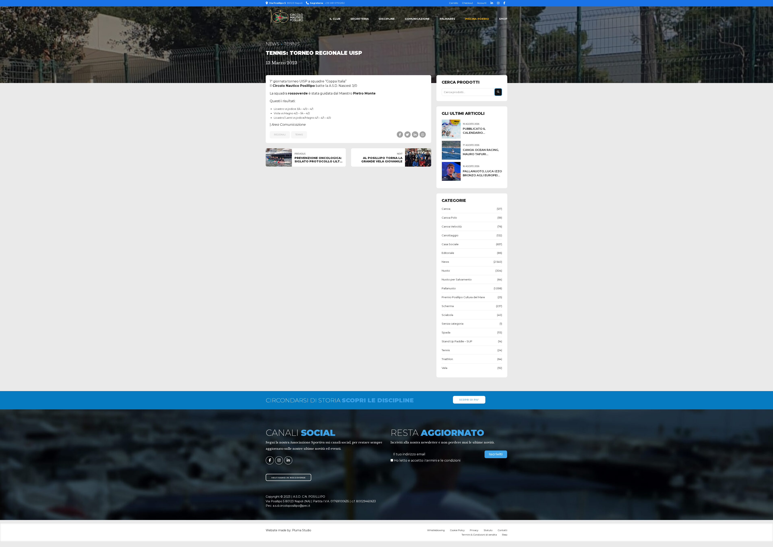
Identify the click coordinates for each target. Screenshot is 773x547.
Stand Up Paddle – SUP (457, 341)
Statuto (488, 530)
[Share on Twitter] (407, 134)
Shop (503, 18)
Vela (444, 368)
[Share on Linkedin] (415, 134)
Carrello (453, 3)
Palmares (447, 18)
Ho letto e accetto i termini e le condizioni (427, 460)
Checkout (467, 3)
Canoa (446, 208)
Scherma (448, 306)
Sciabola (447, 315)
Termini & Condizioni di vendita (479, 534)
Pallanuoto (449, 288)
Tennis (292, 43)
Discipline (387, 18)
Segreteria (359, 18)
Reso (504, 534)
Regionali (280, 134)
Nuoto (446, 270)
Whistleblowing (436, 530)
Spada (446, 332)
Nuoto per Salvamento (457, 279)
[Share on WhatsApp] (423, 134)
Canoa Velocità (452, 226)
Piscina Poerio (477, 18)
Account (482, 3)
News (272, 43)
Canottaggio (450, 235)
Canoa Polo (449, 217)
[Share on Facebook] (400, 134)
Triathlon (447, 359)
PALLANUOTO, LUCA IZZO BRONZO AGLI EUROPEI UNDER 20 (482, 175)
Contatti (502, 530)
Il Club (335, 18)
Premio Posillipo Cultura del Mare (463, 297)
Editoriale (448, 252)
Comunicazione (417, 18)
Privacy (474, 530)
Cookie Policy (457, 530)
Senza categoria (452, 323)
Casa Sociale (450, 244)
